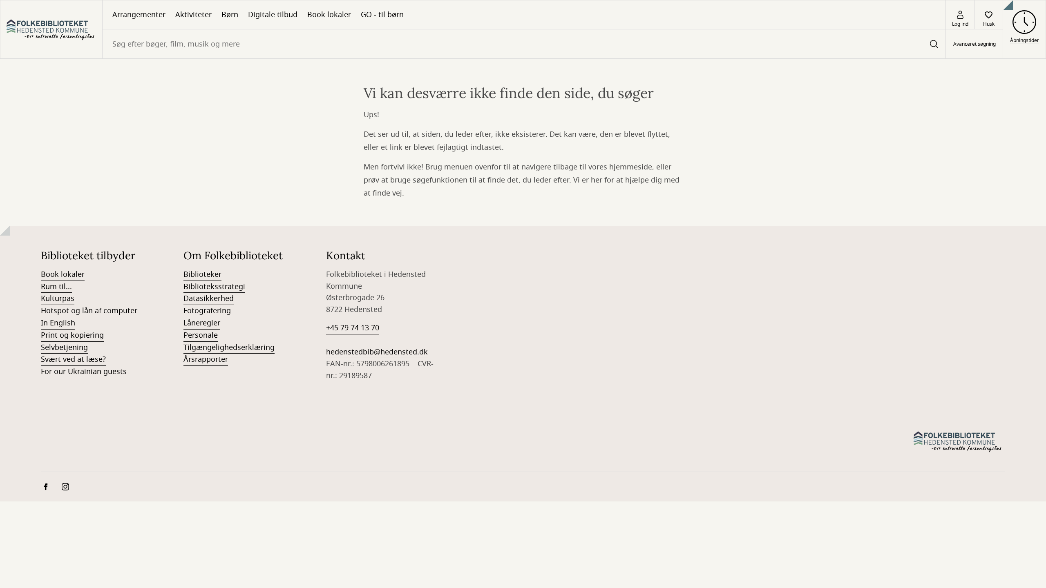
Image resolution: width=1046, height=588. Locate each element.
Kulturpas (57, 298)
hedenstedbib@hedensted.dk (377, 352)
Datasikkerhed (208, 298)
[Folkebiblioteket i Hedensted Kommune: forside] (51, 29)
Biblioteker (202, 274)
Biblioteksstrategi (214, 286)
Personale (200, 335)
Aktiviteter (193, 14)
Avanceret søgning (974, 44)
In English (58, 323)
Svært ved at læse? (73, 359)
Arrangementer (138, 14)
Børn (229, 14)
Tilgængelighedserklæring (229, 347)
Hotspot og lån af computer (89, 310)
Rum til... (56, 286)
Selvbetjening (64, 347)
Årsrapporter (205, 359)
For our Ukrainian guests (84, 371)
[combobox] (524, 43)
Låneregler (201, 323)
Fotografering (207, 310)
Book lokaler (329, 14)
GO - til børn (382, 14)
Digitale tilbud (272, 14)
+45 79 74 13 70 (352, 328)
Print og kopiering (72, 335)
